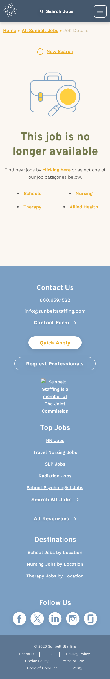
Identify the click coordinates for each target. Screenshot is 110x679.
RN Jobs (55, 440)
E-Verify (75, 668)
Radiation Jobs (55, 475)
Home (9, 30)
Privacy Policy (78, 654)
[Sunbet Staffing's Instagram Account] (73, 619)
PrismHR (26, 654)
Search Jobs (59, 11)
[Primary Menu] (100, 11)
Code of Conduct (42, 668)
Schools (32, 193)
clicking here (57, 169)
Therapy (32, 207)
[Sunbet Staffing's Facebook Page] (19, 619)
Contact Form (51, 322)
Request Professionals (55, 364)
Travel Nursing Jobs (55, 452)
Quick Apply (55, 343)
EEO (50, 654)
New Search (60, 51)
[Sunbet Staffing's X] (37, 619)
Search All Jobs (51, 499)
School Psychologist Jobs (55, 487)
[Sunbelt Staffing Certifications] (55, 396)
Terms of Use (72, 661)
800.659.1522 (55, 300)
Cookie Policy (37, 661)
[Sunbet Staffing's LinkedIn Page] (55, 619)
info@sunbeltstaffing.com (55, 311)
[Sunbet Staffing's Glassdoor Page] (90, 619)
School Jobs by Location (55, 552)
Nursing (84, 193)
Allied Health (84, 207)
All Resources (51, 518)
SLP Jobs (55, 464)
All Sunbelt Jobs (40, 30)
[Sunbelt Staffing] (10, 11)
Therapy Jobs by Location (55, 576)
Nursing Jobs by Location (55, 564)
